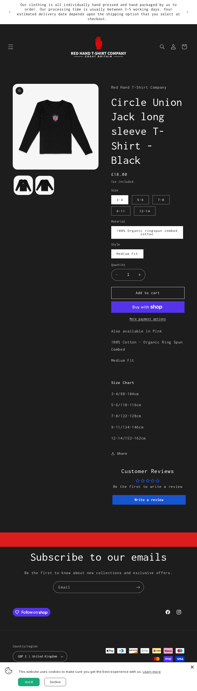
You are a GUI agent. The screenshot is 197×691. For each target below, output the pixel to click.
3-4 (120, 200)
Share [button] (122, 453)
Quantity (118, 265)
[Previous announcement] (9, 12)
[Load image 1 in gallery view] (23, 185)
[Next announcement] (187, 12)
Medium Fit (127, 254)
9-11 (121, 211)
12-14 (144, 211)
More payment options (148, 318)
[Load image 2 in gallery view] (44, 185)
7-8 (161, 200)
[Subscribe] (138, 587)
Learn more (152, 671)
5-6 (140, 200)
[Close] (192, 667)
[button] (10, 46)
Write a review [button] (149, 500)
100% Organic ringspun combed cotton (147, 232)
